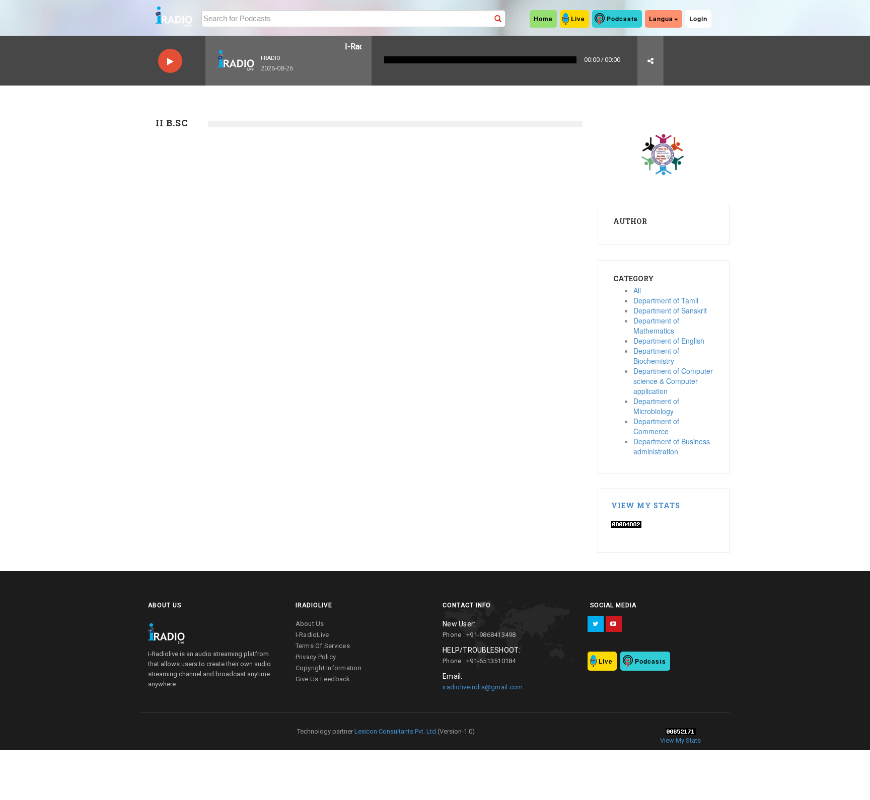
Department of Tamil (665, 300)
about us (310, 623)
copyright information (328, 668)
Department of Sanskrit (670, 310)
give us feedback (323, 679)
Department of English (668, 341)
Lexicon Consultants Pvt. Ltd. (395, 731)
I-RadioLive (312, 634)
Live (578, 18)
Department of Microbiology (656, 406)
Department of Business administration (671, 446)
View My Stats (645, 505)
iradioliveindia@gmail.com (483, 687)
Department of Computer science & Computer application (673, 381)
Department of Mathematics (656, 325)
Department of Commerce (656, 426)
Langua (661, 18)
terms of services (323, 646)
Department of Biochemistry (656, 356)
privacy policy (316, 657)
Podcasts (622, 18)
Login (698, 18)
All (637, 290)
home (543, 18)
